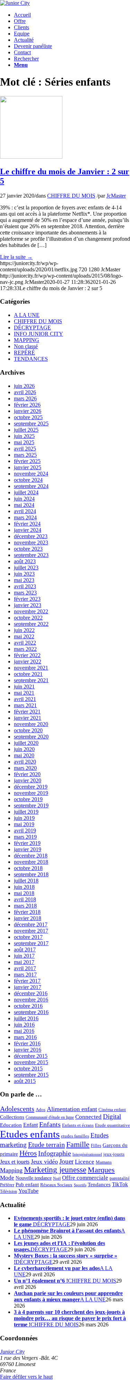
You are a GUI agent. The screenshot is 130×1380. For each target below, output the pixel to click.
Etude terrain (46, 1144)
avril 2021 (25, 699)
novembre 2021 (31, 668)
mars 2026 (25, 398)
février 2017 (27, 981)
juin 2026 (24, 386)
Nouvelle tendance (34, 1178)
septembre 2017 (31, 943)
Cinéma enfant (112, 1109)
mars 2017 (25, 975)
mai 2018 (24, 893)
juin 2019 (24, 818)
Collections (12, 1117)
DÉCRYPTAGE (32, 327)
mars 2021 (25, 705)
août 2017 (25, 949)
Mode (7, 1177)
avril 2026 (25, 392)
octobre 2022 (28, 618)
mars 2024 (25, 517)
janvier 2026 (27, 411)
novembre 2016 (31, 1000)
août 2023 (25, 561)
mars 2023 (25, 593)
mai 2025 (24, 442)
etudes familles (75, 1136)
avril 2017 (25, 968)
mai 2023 (24, 580)
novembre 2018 (31, 862)
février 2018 (27, 912)
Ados (40, 1109)
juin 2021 (24, 686)
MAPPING (26, 340)
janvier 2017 (27, 987)
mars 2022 (25, 649)
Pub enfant (27, 1184)
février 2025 (27, 461)
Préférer (7, 1184)
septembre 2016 (31, 1012)
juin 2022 (24, 630)
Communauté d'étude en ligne (50, 1117)
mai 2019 (24, 824)
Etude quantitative (112, 1125)
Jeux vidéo (44, 1161)
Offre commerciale (85, 1177)
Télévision (8, 1191)
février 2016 (27, 1043)
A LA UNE (27, 315)
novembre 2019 (31, 793)
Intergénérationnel (87, 1154)
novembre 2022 (31, 611)
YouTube (28, 1191)
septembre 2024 (31, 486)
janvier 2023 (27, 605)
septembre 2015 (31, 1075)
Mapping (11, 1170)
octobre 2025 (28, 417)
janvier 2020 (27, 780)
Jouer (66, 1161)
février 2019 (27, 843)
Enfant (30, 1125)
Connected (88, 1117)
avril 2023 (25, 586)
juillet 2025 (26, 430)
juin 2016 (24, 1025)
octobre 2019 (28, 799)
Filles (96, 1145)
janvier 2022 (27, 661)
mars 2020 (25, 768)
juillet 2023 (26, 568)
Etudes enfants (30, 1134)
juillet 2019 (26, 812)
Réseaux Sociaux (56, 1184)
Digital (112, 1116)
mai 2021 (24, 693)
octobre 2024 (28, 480)
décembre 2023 (30, 536)
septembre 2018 (31, 874)
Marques (101, 1169)
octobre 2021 (28, 674)
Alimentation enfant (72, 1109)
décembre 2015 (30, 1056)
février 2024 (27, 524)
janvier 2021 (27, 718)
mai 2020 (24, 755)
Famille (77, 1144)
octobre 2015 (28, 1068)
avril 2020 (25, 762)
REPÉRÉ (24, 353)
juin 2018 (24, 887)
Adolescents (17, 1108)
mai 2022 (24, 636)
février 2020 (27, 774)
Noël (57, 1178)
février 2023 (27, 599)
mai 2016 (24, 1031)
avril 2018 (25, 899)
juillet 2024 (26, 492)
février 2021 (27, 712)
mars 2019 (25, 837)
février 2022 (27, 655)
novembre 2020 (31, 724)
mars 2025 (25, 455)
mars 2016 (25, 1037)
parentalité (120, 1178)
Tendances (99, 1184)
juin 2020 (24, 749)
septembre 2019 (31, 805)
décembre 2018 (30, 856)
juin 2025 (24, 436)
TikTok (120, 1184)
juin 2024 (24, 499)
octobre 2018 (28, 868)
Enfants (50, 1124)
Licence (84, 1161)
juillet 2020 (26, 743)
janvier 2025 (27, 467)
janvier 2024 (27, 530)
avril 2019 (25, 830)
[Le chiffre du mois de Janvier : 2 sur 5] (31, 157)
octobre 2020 (28, 730)
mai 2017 (24, 962)
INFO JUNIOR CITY (38, 334)
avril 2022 (25, 643)
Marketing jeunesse (55, 1169)
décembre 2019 (30, 787)
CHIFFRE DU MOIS (71, 196)
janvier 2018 (27, 918)
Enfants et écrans (78, 1125)
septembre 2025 (31, 423)
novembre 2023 (31, 542)
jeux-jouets (113, 1154)
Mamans (104, 1162)
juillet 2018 (26, 881)
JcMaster (116, 196)
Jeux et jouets (14, 1162)
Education (11, 1125)
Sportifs (80, 1185)
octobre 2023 (28, 549)
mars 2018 (25, 906)
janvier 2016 (27, 1050)
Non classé (26, 346)
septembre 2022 (31, 624)
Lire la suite (16, 257)
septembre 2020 (31, 737)
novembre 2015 (31, 1062)
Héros (28, 1153)
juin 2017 (24, 956)
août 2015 (25, 1081)
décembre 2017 (30, 924)
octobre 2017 (28, 937)
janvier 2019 (27, 849)
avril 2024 (25, 511)
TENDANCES (31, 359)
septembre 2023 (31, 555)
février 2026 (27, 405)
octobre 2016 (28, 1006)
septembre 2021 (31, 680)
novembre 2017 (31, 931)
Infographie (54, 1153)
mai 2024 (24, 505)
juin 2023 (24, 574)
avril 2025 (25, 449)
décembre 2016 (30, 993)
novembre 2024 (31, 474)
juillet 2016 (26, 1018)
